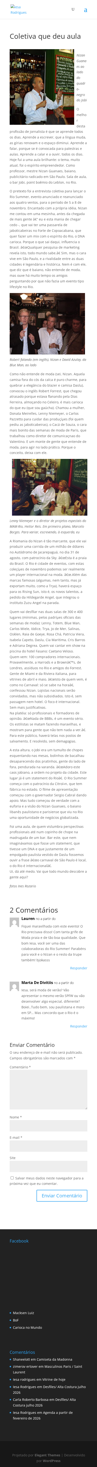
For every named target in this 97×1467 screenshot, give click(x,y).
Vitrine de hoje (53, 1379)
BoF (16, 1320)
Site (13, 1158)
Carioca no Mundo (27, 1327)
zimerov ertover (25, 1366)
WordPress (52, 1460)
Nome (16, 1117)
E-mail (16, 1137)
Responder (78, 968)
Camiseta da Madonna (54, 1359)
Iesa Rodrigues (24, 1387)
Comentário (20, 1067)
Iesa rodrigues (24, 1379)
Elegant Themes (47, 1455)
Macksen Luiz (23, 1313)
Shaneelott (21, 1359)
